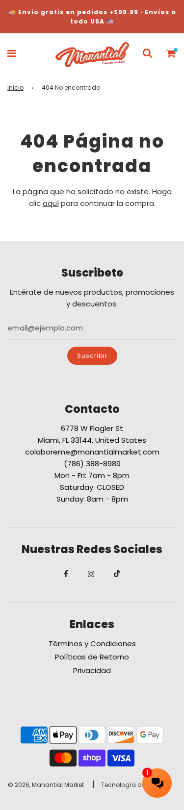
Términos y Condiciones (92, 643)
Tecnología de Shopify (135, 785)
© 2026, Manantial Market (46, 785)
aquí (51, 203)
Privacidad (92, 670)
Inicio (15, 87)
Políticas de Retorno (92, 657)
